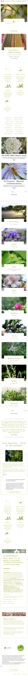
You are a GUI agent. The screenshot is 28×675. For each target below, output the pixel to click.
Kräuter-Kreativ (18, 129)
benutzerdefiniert (14, 666)
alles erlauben (14, 669)
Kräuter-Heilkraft (19, 123)
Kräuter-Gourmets (9, 123)
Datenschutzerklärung (11, 480)
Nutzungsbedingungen (19, 488)
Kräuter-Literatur (10, 131)
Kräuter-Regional (8, 127)
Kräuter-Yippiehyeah (19, 133)
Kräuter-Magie (19, 131)
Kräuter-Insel (9, 129)
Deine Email (5, 474)
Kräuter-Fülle (18, 125)
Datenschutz (25, 674)
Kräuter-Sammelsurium (19, 127)
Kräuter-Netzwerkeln (18, 117)
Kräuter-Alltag (19, 121)
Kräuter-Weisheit (8, 133)
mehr (13, 191)
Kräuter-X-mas (8, 117)
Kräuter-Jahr (9, 119)
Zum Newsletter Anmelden (14, 492)
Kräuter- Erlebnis (9, 121)
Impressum (20, 674)
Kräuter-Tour (10, 125)
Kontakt (15, 674)
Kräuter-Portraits (18, 119)
